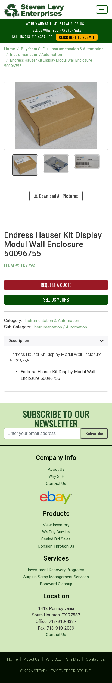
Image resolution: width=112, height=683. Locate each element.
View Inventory (56, 525)
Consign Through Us (56, 546)
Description (18, 341)
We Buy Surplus (56, 532)
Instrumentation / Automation (36, 54)
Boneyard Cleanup (56, 583)
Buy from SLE (33, 49)
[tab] (56, 341)
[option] (56, 115)
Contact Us (56, 483)
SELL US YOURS (56, 299)
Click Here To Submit (77, 37)
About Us (56, 469)
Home (9, 49)
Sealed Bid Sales (56, 539)
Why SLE (56, 476)
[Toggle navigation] (102, 9)
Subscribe (94, 433)
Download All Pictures (58, 196)
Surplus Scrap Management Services (56, 576)
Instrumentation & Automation (77, 49)
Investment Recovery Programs (56, 569)
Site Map (73, 659)
